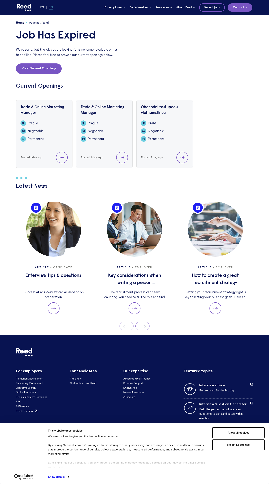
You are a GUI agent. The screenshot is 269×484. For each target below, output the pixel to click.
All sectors (129, 397)
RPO (18, 401)
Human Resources (133, 392)
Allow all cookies (238, 432)
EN (51, 7)
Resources (162, 7)
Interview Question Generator (222, 404)
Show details (56, 476)
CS (42, 7)
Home (20, 23)
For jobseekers (139, 7)
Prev (127, 326)
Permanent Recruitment (29, 378)
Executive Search (26, 387)
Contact (238, 7)
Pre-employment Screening (31, 397)
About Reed (184, 7)
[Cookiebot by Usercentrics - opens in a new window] (24, 477)
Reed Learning (24, 411)
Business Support (133, 383)
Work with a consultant (83, 383)
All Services (22, 406)
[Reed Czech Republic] (24, 7)
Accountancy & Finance (137, 378)
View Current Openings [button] (39, 68)
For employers (113, 7)
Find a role (76, 378)
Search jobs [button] (212, 7)
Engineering (130, 387)
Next (142, 326)
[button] (62, 157)
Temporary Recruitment (29, 383)
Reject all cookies (238, 444)
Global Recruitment (27, 392)
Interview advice (212, 385)
